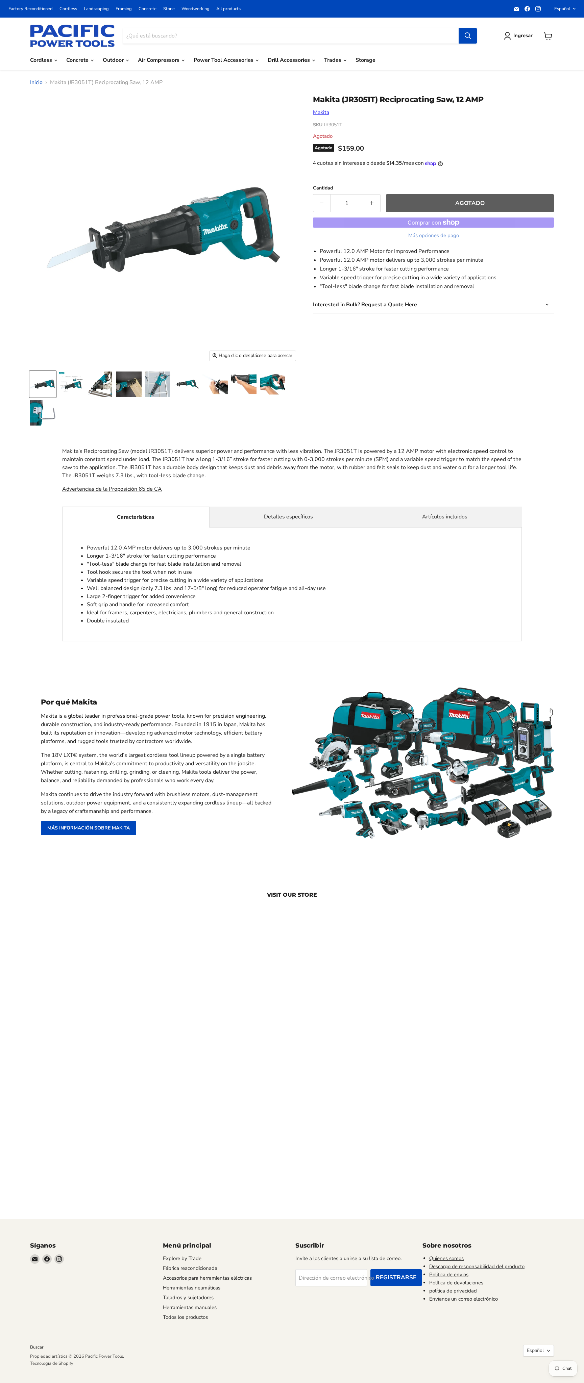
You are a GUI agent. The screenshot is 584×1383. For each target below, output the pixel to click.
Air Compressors (159, 60)
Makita (321, 112)
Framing (124, 8)
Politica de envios (448, 1274)
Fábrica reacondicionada (190, 1268)
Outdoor (114, 60)
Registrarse (396, 1277)
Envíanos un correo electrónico (463, 1299)
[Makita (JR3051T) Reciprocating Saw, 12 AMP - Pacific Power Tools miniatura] (42, 384)
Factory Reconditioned (30, 8)
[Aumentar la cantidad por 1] (372, 203)
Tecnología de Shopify (51, 1363)
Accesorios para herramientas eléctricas (207, 1278)
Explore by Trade (182, 1258)
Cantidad (323, 188)
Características (135, 517)
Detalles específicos (288, 516)
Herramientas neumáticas (191, 1287)
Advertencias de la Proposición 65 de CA (112, 489)
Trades (333, 60)
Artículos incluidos (444, 516)
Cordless (68, 8)
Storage (365, 60)
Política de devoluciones (456, 1282)
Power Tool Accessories (224, 60)
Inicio (36, 82)
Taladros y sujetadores (188, 1297)
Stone (169, 8)
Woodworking (195, 8)
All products (228, 8)
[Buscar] (468, 36)
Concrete (147, 8)
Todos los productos (185, 1317)
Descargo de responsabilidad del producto (477, 1266)
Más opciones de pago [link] (433, 235)
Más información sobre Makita (88, 828)
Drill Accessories (289, 60)
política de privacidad (453, 1290)
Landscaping (96, 8)
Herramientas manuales (190, 1307)
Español (562, 9)
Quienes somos (446, 1258)
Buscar (37, 1347)
